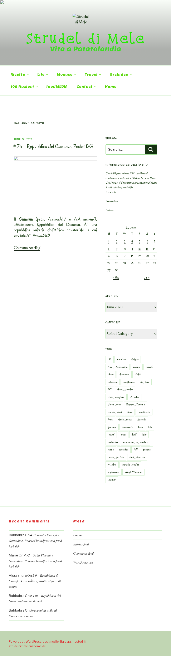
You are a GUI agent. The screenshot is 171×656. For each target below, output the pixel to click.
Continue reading (27, 248)
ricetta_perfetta (116, 457)
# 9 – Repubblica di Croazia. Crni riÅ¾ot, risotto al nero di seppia (35, 581)
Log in (77, 535)
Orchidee (119, 74)
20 (147, 256)
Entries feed (81, 544)
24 (124, 263)
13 (147, 249)
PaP (136, 450)
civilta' (138, 374)
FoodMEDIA (57, 87)
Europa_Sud (115, 412)
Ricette (17, 74)
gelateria (141, 419)
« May (116, 278)
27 (147, 263)
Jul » (147, 278)
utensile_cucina (130, 465)
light (144, 434)
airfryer (134, 359)
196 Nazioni (22, 87)
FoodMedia (144, 412)
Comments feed (83, 553)
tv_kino (112, 465)
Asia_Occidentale (117, 367)
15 (109, 256)
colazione (112, 382)
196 (109, 359)
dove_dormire (125, 389)
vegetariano (113, 472)
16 (117, 256)
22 (108, 263)
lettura (123, 434)
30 (116, 270)
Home (110, 87)
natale (111, 450)
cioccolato (124, 374)
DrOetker (135, 397)
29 (108, 270)
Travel (91, 74)
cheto (110, 374)
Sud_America (137, 457)
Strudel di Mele (85, 38)
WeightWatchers (133, 472)
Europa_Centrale (135, 404)
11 (132, 249)
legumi (111, 434)
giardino (112, 427)
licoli (134, 434)
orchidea (123, 450)
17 (125, 256)
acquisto (121, 359)
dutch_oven (114, 404)
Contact (85, 87)
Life (40, 74)
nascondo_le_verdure (135, 442)
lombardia (113, 442)
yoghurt (112, 480)
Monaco (65, 74)
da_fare (144, 382)
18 (132, 256)
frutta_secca (125, 419)
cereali (149, 367)
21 (154, 256)
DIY (110, 389)
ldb (150, 427)
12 (139, 249)
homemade (127, 427)
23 (116, 263)
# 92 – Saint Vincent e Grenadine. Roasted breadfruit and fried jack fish (35, 540)
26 (139, 263)
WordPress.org (83, 562)
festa (129, 412)
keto (140, 427)
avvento (136, 367)
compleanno (129, 382)
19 (139, 256)
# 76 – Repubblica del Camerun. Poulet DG (53, 146)
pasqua (147, 450)
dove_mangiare (116, 397)
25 (132, 263)
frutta (110, 419)
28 (154, 263)
